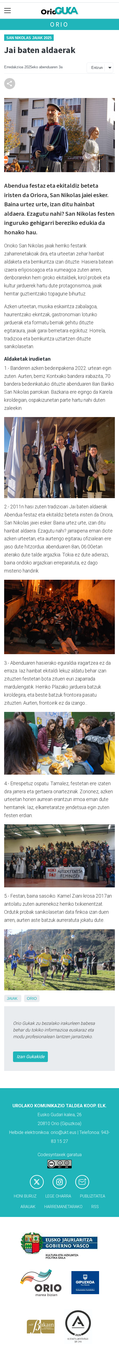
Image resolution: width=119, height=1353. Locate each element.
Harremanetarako (63, 1206)
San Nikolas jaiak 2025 (28, 38)
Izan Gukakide (30, 1056)
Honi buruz (25, 1196)
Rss (95, 1206)
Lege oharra (58, 1196)
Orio (59, 24)
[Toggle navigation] (8, 11)
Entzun (97, 68)
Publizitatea (92, 1196)
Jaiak (12, 998)
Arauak (27, 1206)
